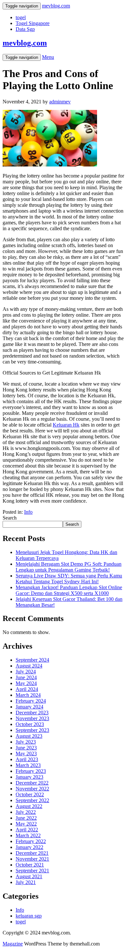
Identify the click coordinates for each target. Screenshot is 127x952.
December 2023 (32, 712)
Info (28, 512)
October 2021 (30, 864)
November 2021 (32, 859)
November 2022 (32, 788)
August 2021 (29, 876)
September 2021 (32, 870)
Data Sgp (25, 29)
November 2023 (32, 718)
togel (21, 17)
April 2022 (27, 829)
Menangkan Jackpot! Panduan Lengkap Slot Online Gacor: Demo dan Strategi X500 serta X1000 (69, 590)
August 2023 (29, 736)
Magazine (13, 943)
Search (10, 518)
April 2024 (27, 689)
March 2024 (28, 695)
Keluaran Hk (66, 425)
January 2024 (29, 706)
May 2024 (26, 683)
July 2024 (26, 671)
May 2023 (26, 753)
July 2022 (26, 812)
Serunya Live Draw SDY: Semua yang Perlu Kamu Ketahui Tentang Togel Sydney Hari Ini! (69, 578)
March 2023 (28, 765)
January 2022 (29, 847)
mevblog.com (25, 43)
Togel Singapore (32, 23)
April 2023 (27, 759)
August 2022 (29, 806)
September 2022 (32, 800)
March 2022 (28, 835)
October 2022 (30, 794)
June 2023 (26, 747)
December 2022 (32, 783)
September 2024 (32, 660)
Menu (48, 57)
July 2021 (26, 882)
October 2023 (30, 724)
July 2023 (26, 742)
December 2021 (32, 853)
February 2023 (31, 771)
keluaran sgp (29, 916)
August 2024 (29, 665)
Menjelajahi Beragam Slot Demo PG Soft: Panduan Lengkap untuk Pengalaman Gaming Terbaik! (68, 567)
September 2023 (32, 730)
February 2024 (31, 701)
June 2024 (26, 677)
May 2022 (26, 823)
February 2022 (31, 841)
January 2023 (29, 777)
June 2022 (26, 818)
